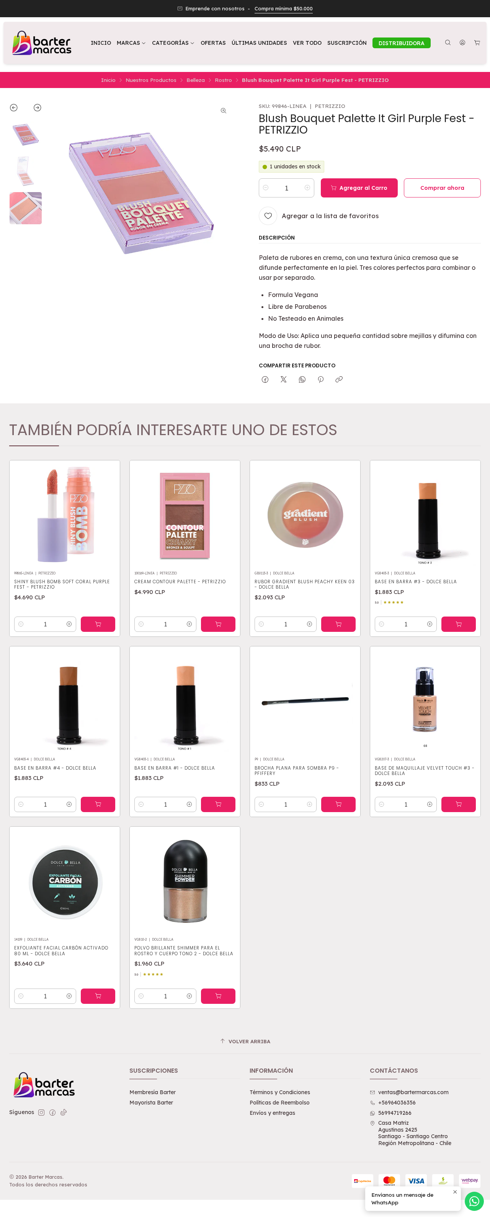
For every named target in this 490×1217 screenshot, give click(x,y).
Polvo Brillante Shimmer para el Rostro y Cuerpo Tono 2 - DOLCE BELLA (184, 950)
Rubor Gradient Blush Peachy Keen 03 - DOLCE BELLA (305, 584)
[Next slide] (34, 109)
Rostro (223, 80)
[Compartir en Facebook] (265, 380)
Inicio (108, 80)
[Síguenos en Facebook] (52, 1112)
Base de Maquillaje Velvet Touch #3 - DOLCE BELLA (425, 771)
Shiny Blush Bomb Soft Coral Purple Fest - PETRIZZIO (62, 584)
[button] (173, 43)
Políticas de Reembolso (280, 1102)
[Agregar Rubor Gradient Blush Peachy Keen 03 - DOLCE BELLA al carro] (338, 624)
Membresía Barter (152, 1092)
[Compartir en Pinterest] (320, 380)
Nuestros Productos (151, 80)
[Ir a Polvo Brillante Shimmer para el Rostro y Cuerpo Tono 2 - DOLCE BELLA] (184, 881)
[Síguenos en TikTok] (63, 1112)
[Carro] (477, 43)
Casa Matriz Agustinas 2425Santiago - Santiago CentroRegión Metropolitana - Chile (414, 1133)
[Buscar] (448, 43)
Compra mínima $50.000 (284, 8)
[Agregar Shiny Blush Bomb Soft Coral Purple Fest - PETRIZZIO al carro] (98, 624)
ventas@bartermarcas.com (413, 1092)
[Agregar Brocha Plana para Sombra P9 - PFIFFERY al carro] (338, 804)
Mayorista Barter (151, 1102)
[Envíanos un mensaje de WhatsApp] (474, 1201)
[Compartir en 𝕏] (283, 380)
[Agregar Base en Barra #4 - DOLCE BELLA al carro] (98, 804)
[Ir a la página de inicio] (41, 42)
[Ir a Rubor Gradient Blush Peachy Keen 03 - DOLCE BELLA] (305, 515)
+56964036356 (397, 1102)
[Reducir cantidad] (265, 188)
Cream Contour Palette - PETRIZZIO (180, 582)
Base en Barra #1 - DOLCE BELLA (174, 768)
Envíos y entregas (272, 1112)
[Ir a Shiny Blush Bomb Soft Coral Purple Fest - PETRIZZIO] (64, 515)
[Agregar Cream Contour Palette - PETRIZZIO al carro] (218, 624)
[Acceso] (462, 43)
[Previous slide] (17, 109)
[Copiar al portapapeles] (339, 380)
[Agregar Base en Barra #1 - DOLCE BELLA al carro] (218, 804)
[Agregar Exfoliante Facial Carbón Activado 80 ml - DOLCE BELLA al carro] (98, 996)
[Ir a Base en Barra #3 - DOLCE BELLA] (425, 515)
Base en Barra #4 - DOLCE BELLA (55, 768)
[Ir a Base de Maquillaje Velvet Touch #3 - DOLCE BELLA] (425, 701)
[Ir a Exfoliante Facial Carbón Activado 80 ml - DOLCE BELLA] (64, 881)
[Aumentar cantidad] (307, 188)
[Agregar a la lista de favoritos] (106, 513)
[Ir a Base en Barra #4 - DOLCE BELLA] (64, 701)
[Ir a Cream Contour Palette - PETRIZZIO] (184, 515)
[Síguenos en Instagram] (41, 1112)
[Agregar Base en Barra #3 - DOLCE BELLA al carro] (458, 624)
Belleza (195, 80)
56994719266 (395, 1112)
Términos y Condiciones (280, 1092)
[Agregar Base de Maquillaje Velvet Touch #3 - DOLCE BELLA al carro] (458, 804)
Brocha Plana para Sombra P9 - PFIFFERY (297, 771)
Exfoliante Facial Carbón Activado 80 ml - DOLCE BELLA (61, 950)
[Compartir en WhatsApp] (302, 380)
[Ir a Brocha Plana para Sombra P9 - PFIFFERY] (305, 701)
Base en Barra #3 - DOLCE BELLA (416, 582)
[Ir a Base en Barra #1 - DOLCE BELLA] (184, 701)
